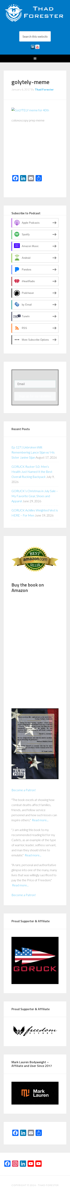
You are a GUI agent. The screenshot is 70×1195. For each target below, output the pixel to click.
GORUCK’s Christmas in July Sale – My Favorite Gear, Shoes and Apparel (34, 496)
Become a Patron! (23, 790)
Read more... (40, 820)
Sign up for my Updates (35, 396)
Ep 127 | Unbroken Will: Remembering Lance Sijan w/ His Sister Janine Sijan (33, 452)
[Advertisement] (35, 151)
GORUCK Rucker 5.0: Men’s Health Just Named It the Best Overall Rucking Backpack (31, 471)
